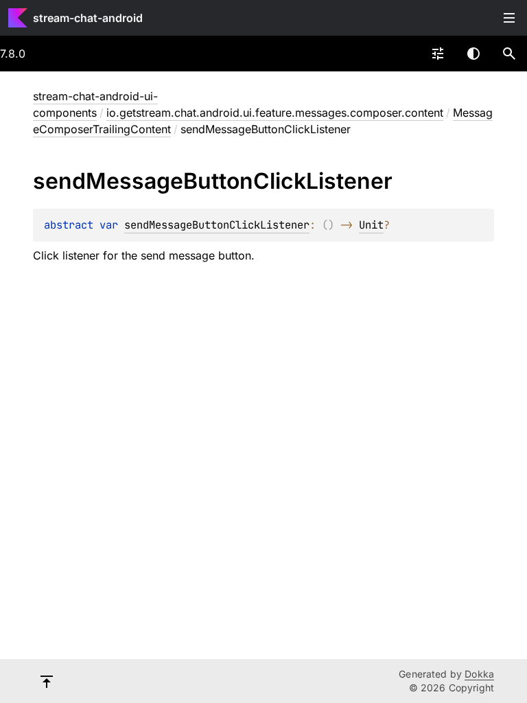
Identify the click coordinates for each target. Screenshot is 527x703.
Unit (371, 225)
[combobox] (438, 53)
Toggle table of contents (509, 18)
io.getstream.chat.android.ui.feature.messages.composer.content (274, 112)
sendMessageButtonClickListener (216, 225)
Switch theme (473, 53)
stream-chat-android (88, 18)
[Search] (509, 53)
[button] (509, 53)
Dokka (479, 674)
